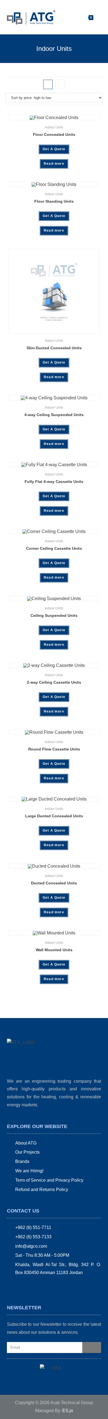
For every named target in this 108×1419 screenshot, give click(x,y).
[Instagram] (20, 1286)
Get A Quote (54, 149)
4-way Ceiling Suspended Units (54, 415)
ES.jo (67, 1410)
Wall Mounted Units (54, 950)
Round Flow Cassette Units (54, 749)
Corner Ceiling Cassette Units (54, 548)
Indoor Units (54, 127)
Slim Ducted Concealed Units (54, 348)
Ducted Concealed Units (54, 883)
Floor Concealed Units (54, 134)
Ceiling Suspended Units (54, 615)
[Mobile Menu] (97, 17)
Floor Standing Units (54, 201)
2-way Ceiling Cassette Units (54, 682)
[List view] (60, 84)
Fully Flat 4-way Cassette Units (54, 481)
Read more (54, 164)
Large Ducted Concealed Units (54, 816)
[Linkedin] (30, 1286)
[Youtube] (39, 1286)
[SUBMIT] (91, 1347)
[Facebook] (11, 1286)
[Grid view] (48, 84)
